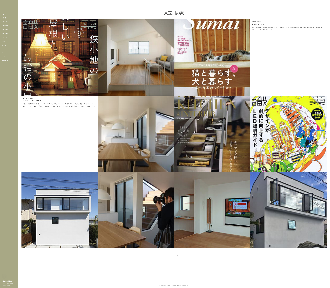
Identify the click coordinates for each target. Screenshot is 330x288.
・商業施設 (5, 33)
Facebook (5, 56)
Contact (4, 53)
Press (4, 49)
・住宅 (4, 18)
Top (3, 14)
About (4, 45)
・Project (5, 37)
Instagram (5, 60)
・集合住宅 (5, 21)
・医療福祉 (5, 25)
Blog (3, 41)
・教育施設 (5, 29)
